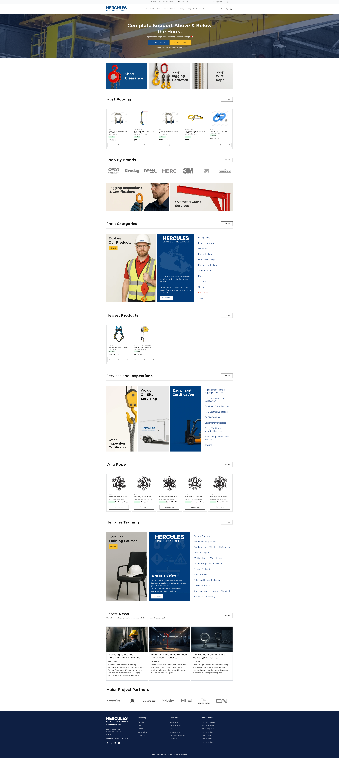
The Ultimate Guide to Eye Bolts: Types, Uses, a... (209, 656)
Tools (200, 298)
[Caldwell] (225, 171)
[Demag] (114, 171)
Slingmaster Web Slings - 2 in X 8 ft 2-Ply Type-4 (144, 132)
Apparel (202, 281)
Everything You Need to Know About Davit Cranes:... (169, 656)
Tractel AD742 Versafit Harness (118, 347)
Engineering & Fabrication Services (217, 438)
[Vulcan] (169, 171)
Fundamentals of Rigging (205, 541)
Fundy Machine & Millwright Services (213, 429)
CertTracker (173, 739)
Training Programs (175, 725)
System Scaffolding (203, 569)
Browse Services (180, 42)
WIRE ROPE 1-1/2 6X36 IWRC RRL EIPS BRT (219, 497)
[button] (158, 9)
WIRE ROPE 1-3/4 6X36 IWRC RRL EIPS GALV (143, 497)
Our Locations (142, 732)
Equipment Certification (215, 423)
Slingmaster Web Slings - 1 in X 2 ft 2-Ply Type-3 (195, 132)
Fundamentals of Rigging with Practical (212, 547)
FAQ (171, 729)
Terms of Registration (208, 725)
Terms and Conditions (208, 722)
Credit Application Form (177, 735)
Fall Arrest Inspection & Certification (215, 399)
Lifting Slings (204, 237)
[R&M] (207, 171)
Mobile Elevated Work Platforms (209, 558)
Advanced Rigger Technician (207, 580)
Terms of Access (207, 739)
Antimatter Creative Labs (180, 754)
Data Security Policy (208, 729)
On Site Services (212, 417)
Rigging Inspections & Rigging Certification (215, 391)
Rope (200, 276)
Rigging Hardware (206, 243)
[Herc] (132, 171)
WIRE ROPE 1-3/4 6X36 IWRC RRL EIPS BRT (168, 497)
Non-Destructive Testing (216, 412)
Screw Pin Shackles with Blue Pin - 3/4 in (117, 132)
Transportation (205, 270)
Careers (140, 729)
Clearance (203, 292)
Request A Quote (175, 732)
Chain (201, 287)
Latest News (174, 722)
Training (208, 445)
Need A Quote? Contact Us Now (169, 48)
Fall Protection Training (204, 596)
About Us (141, 722)
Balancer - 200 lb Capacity (142, 347)
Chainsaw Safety (202, 585)
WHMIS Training (201, 574)
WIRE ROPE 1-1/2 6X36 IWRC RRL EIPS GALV (194, 497)
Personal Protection (207, 265)
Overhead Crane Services (217, 406)
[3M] (151, 171)
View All (227, 99)
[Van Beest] (188, 170)
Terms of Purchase (207, 732)
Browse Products (158, 42)
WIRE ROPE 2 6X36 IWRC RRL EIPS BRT (117, 497)
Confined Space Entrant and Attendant (212, 591)
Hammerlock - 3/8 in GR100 (219, 131)
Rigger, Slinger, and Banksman (208, 563)
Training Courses (202, 536)
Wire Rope (203, 248)
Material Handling (206, 259)
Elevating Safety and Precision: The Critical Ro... (124, 656)
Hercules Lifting (161, 754)
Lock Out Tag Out (202, 552)
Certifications (142, 725)
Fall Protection (205, 254)
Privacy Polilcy (206, 735)
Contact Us (119, 507)
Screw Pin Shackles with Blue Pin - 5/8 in (168, 132)
